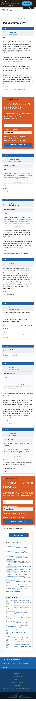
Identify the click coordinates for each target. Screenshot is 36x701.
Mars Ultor (16, 552)
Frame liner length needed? (22, 615)
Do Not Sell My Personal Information (17, 688)
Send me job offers (18, 145)
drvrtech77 (17, 602)
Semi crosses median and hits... (22, 605)
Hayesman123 (20, 557)
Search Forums (7, 15)
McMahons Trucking (11, 629)
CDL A (7, 140)
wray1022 (16, 562)
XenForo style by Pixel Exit (18, 695)
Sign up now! (18, 535)
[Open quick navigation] (32, 19)
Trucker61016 (7, 89)
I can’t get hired (20, 556)
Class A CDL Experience (11, 129)
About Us (17, 673)
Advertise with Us (17, 682)
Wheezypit (17, 641)
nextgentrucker (12, 253)
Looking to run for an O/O (20, 584)
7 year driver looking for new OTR (22, 551)
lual (10, 307)
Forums (5, 10)
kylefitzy (11, 204)
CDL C (23, 140)
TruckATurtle (9, 574)
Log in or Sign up (28, 8)
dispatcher (26, 271)
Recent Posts (16, 15)
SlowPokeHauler (17, 89)
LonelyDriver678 (7, 194)
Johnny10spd (19, 547)
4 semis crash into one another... (22, 600)
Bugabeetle (12, 32)
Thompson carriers (19, 639)
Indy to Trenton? (20, 621)
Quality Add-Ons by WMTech (18, 696)
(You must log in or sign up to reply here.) (12, 528)
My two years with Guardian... (19, 632)
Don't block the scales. (20, 576)
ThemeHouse (28, 697)
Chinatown (17, 577)
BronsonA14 (18, 617)
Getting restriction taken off (23, 546)
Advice (18, 580)
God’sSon (16, 586)
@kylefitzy (11, 282)
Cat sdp (11, 350)
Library (17, 679)
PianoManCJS (19, 622)
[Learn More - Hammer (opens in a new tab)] (18, 3)
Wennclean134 (20, 581)
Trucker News (17, 676)
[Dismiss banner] (34, 3)
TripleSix (20, 253)
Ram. (12, 637)
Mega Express (9, 591)
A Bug (13, 634)
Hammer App (17, 685)
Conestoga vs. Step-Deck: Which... (20, 636)
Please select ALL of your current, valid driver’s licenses (15, 137)
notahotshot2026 (10, 569)
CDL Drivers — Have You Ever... (21, 561)
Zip (5, 122)
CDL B (15, 140)
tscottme (6, 253)
